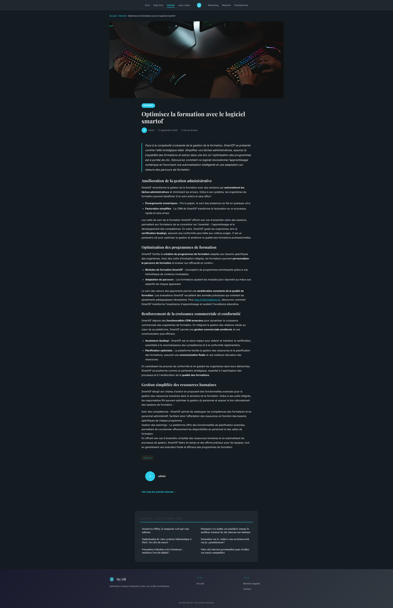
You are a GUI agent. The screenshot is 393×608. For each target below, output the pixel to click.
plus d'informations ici (207, 299)
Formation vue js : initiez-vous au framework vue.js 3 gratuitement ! (225, 541)
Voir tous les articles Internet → (159, 491)
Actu (147, 5)
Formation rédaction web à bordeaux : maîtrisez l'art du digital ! (162, 551)
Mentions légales (251, 583)
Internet (171, 5)
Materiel (226, 5)
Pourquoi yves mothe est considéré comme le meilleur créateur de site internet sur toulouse (226, 530)
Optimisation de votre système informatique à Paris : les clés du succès (166, 541)
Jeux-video (184, 5)
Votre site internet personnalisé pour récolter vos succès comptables (225, 551)
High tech (158, 5)
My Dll (121, 579)
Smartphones (241, 5)
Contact (247, 589)
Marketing (213, 5)
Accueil (113, 16)
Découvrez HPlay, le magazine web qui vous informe (165, 530)
